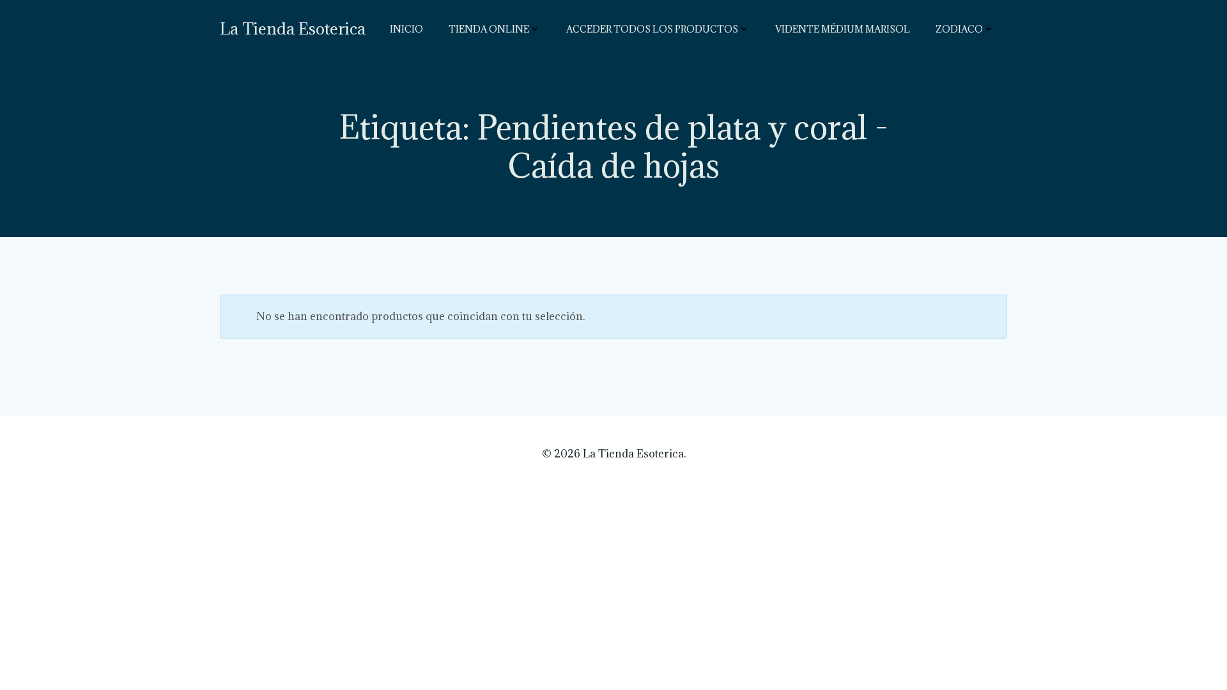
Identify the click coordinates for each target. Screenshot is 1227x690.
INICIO (406, 29)
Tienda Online (489, 29)
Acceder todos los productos (652, 29)
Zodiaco (959, 29)
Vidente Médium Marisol (842, 29)
